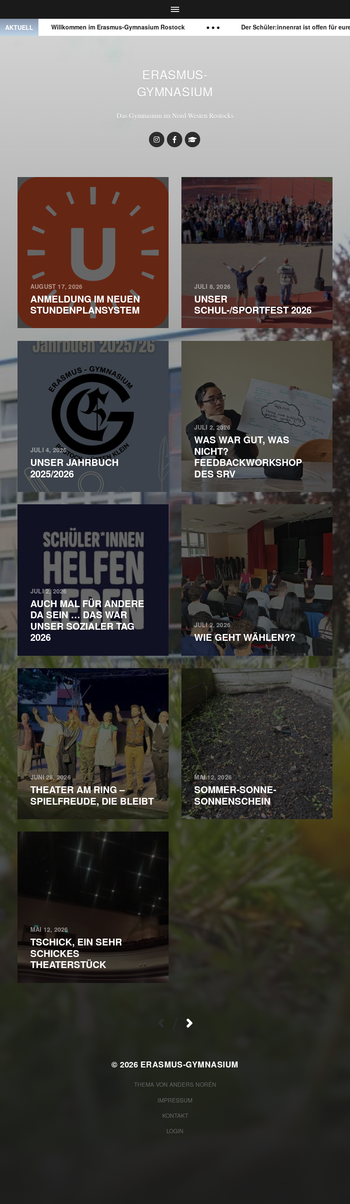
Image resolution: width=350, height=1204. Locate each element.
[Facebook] (174, 139)
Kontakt (175, 1115)
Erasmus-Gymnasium (175, 83)
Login (175, 1131)
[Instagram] (156, 139)
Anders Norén (192, 1084)
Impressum (175, 1100)
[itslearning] (192, 139)
